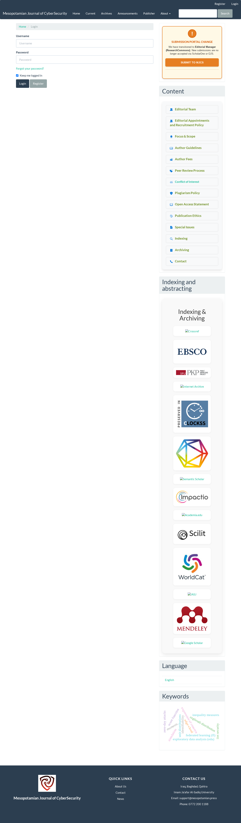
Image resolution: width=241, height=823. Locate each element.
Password (22, 52)
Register (220, 3)
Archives (106, 13)
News (120, 798)
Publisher (149, 13)
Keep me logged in (31, 75)
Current (90, 13)
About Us (120, 786)
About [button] (165, 13)
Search (225, 13)
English (169, 680)
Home (76, 13)
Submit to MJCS (192, 62)
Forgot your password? (30, 68)
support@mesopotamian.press (198, 798)
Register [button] (38, 83)
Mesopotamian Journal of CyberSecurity (35, 13)
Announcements (128, 13)
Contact (121, 792)
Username (22, 36)
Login (234, 3)
